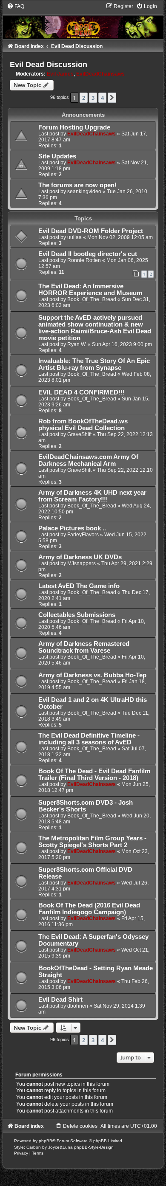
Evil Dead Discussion (48, 64)
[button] (112, 98)
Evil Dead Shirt (60, 999)
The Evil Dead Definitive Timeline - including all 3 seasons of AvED (89, 739)
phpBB (45, 1140)
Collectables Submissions (76, 614)
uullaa (74, 237)
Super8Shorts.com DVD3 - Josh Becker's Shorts (85, 806)
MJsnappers (81, 563)
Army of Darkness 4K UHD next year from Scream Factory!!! (92, 496)
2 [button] (83, 97)
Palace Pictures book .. (72, 528)
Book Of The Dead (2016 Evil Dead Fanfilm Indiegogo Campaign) (89, 909)
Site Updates (57, 156)
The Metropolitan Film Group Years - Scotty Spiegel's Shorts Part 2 (92, 841)
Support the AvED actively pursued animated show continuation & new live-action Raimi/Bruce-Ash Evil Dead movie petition (94, 327)
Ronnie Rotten (84, 260)
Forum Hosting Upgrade (74, 127)
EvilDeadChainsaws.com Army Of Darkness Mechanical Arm (88, 460)
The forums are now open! (77, 185)
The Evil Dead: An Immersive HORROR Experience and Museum (90, 289)
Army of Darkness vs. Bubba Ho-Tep (92, 675)
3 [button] (93, 97)
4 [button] (102, 97)
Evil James (60, 74)
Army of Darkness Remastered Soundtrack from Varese (83, 647)
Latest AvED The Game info (79, 586)
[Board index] (83, 21)
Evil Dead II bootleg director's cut (87, 254)
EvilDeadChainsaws (100, 74)
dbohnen (77, 1006)
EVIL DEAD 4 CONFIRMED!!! (81, 392)
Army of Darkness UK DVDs (80, 557)
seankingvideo (84, 191)
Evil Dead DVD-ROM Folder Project (90, 231)
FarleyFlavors (83, 535)
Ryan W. (76, 344)
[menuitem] (15, 6)
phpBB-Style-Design (94, 1147)
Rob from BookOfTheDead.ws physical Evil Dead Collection (83, 424)
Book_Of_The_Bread (91, 299)
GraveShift (79, 434)
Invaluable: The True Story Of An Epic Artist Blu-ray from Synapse (94, 364)
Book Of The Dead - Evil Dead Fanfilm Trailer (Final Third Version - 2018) (94, 774)
